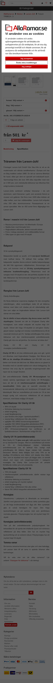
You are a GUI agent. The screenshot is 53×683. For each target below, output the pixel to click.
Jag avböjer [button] (26, 67)
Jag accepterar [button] (26, 59)
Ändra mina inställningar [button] (26, 63)
